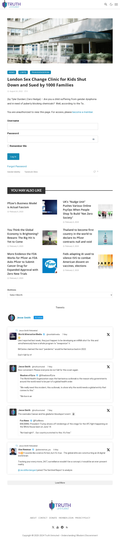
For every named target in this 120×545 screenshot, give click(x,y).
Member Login (66, 518)
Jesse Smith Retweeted (28, 331)
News (11, 72)
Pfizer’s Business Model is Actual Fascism (22, 205)
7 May (64, 334)
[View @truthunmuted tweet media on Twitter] (73, 414)
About (33, 518)
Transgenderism (40, 72)
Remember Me (18, 145)
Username (13, 120)
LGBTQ (23, 72)
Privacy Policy (82, 518)
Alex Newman (24, 449)
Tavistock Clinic (31, 172)
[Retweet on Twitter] (17, 330)
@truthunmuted (38, 367)
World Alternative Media (30, 334)
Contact (42, 518)
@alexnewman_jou (43, 450)
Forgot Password (17, 166)
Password (13, 133)
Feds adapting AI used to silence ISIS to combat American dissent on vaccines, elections (78, 260)
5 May (55, 450)
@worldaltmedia (53, 334)
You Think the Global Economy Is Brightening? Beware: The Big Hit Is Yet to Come (22, 235)
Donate (53, 518)
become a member (82, 112)
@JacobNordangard (27, 470)
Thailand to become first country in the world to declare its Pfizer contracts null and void (78, 235)
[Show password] (93, 139)
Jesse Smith (24, 366)
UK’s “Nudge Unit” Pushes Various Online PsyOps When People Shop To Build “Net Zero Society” (78, 209)
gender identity (13, 172)
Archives (11, 290)
